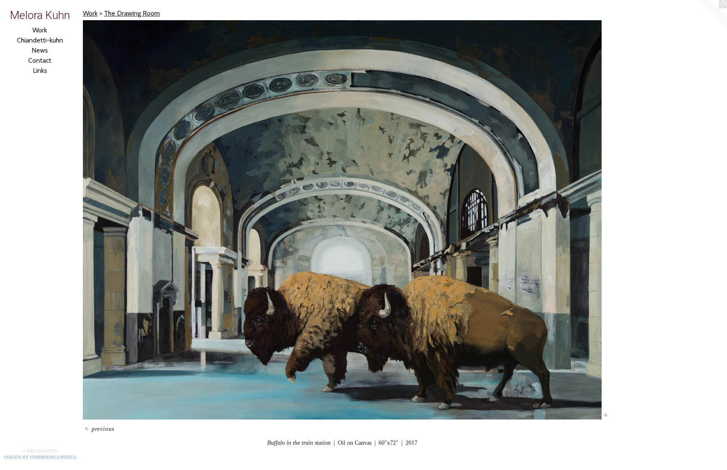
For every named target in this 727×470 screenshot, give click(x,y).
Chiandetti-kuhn (40, 40)
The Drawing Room (132, 13)
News (40, 50)
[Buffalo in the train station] (342, 220)
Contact (39, 60)
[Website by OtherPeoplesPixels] (710, 17)
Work (39, 30)
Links (40, 70)
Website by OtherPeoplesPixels (39, 457)
